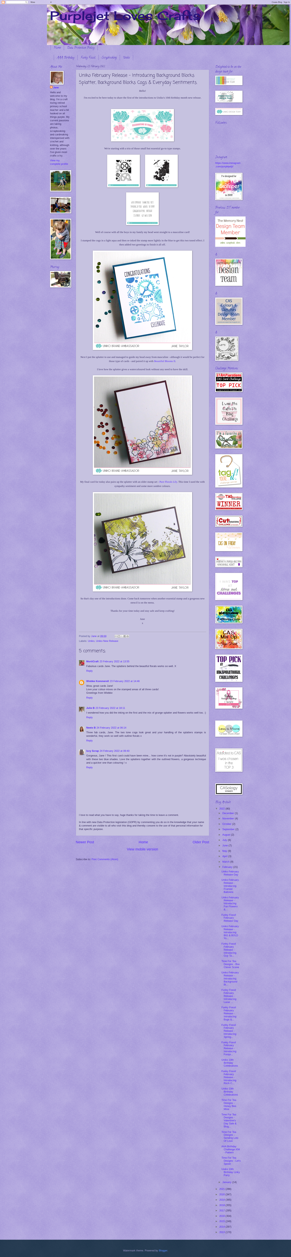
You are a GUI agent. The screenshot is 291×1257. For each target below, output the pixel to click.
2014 (222, 1226)
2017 (222, 1210)
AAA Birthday (65, 57)
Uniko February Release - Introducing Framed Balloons (230, 885)
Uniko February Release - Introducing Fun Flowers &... (230, 903)
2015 (222, 1221)
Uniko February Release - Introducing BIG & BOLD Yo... (230, 932)
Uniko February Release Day (230, 873)
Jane (56, 87)
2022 (222, 808)
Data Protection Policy (81, 48)
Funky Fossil (88, 57)
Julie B (90, 708)
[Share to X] (121, 636)
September (228, 829)
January (227, 1182)
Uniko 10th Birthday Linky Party (230, 1172)
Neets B (91, 727)
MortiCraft (92, 661)
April (225, 856)
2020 (222, 1194)
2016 (222, 1216)
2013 (222, 1232)
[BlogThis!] (118, 636)
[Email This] (116, 636)
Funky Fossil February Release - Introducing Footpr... (228, 1048)
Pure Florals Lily (168, 481)
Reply (89, 670)
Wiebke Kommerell (97, 681)
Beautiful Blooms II (164, 361)
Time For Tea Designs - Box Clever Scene (230, 964)
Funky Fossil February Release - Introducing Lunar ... (228, 996)
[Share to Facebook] (124, 636)
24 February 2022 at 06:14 (111, 727)
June (225, 845)
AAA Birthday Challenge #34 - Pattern (230, 1149)
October (227, 824)
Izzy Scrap (92, 750)
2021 (222, 1189)
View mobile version (142, 849)
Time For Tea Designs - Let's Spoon (231, 1160)
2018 (222, 1205)
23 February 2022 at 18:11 (110, 708)
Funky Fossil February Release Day (229, 917)
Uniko (126, 57)
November (228, 818)
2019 (222, 1199)
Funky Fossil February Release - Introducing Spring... (228, 1031)
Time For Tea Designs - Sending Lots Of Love (229, 1137)
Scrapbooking (109, 57)
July (225, 840)
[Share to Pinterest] (127, 636)
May (225, 851)
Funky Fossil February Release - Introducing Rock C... (228, 1077)
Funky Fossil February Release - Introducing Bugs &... (228, 1013)
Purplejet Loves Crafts (125, 15)
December (228, 813)
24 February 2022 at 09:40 (114, 750)
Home (57, 48)
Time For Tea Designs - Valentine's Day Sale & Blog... (228, 1120)
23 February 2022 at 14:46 (125, 681)
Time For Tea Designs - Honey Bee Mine (228, 1105)
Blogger (163, 1250)
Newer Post (85, 842)
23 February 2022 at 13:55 (114, 661)
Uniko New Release (107, 641)
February (227, 867)
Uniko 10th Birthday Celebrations (229, 1062)
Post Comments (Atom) (105, 859)
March (226, 861)
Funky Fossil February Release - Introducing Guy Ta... (228, 949)
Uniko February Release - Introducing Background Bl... (230, 978)
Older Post (201, 842)
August (226, 834)
